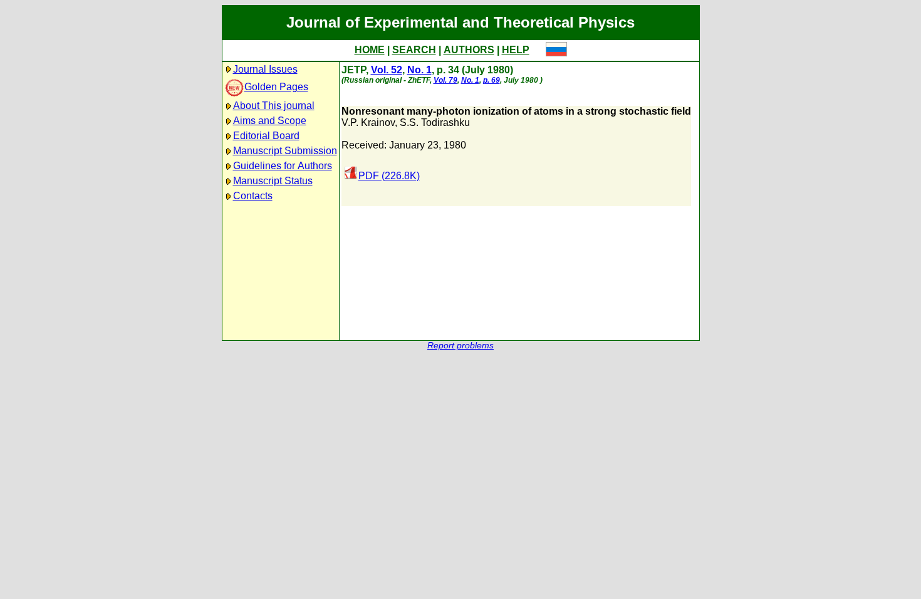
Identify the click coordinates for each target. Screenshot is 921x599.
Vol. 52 (386, 70)
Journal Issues (265, 69)
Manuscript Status (273, 180)
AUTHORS (469, 49)
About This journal (274, 105)
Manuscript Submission (285, 150)
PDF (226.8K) (389, 175)
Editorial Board (266, 135)
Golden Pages (276, 86)
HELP (515, 49)
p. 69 (491, 80)
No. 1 (419, 70)
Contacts (253, 195)
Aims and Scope (269, 120)
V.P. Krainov (368, 122)
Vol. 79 (445, 80)
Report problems (460, 345)
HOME (370, 49)
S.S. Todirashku (435, 122)
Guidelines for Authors (282, 165)
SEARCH (414, 49)
